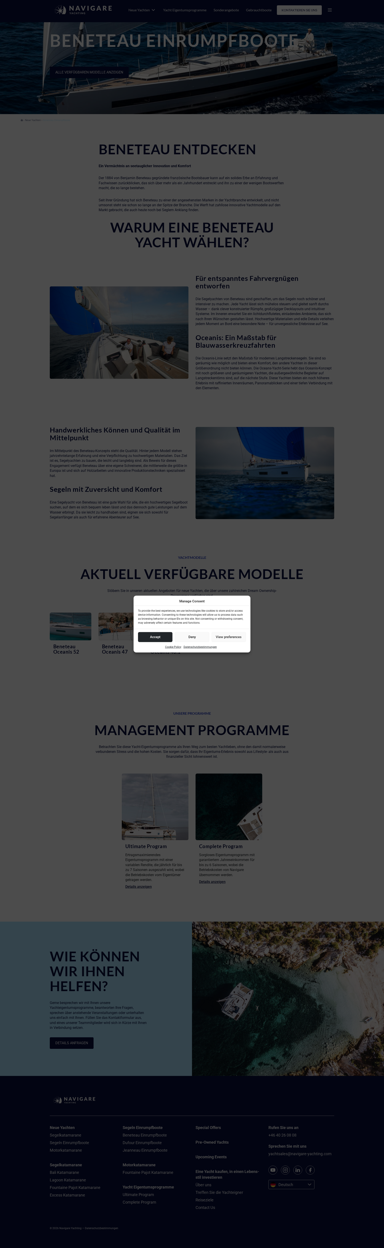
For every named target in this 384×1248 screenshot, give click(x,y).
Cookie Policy (173, 646)
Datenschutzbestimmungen (200, 646)
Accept (155, 637)
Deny (192, 637)
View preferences (229, 637)
